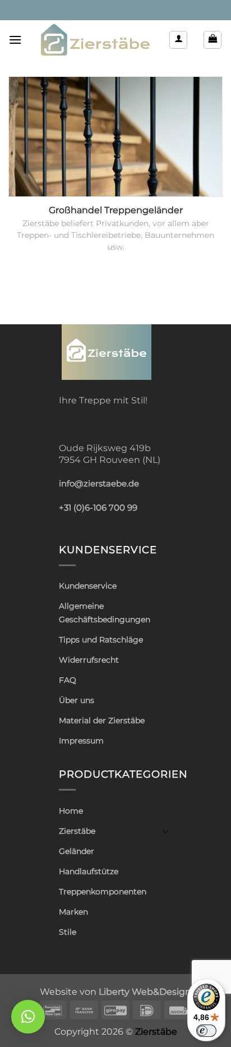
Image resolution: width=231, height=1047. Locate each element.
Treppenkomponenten (102, 892)
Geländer (76, 851)
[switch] (206, 1031)
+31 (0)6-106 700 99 (98, 508)
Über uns (76, 700)
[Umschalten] (165, 831)
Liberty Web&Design (145, 991)
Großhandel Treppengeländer (116, 210)
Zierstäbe (77, 831)
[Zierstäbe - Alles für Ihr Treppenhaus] (95, 39)
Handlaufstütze (88, 871)
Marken (73, 912)
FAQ (67, 680)
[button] (15, 39)
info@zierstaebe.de (99, 484)
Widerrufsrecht (89, 660)
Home (71, 811)
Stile (67, 932)
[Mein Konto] (178, 40)
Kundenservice (88, 586)
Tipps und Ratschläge (101, 640)
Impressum (81, 741)
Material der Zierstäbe (102, 720)
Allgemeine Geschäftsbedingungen (104, 612)
